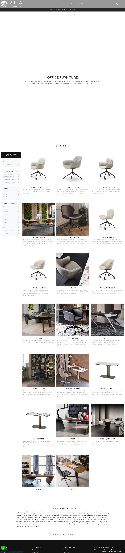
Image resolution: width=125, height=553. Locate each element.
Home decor (36, 547)
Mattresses (66, 550)
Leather (6, 191)
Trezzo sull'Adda (9, 230)
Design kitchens (6, 550)
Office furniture (71, 9)
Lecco (5, 220)
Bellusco (6, 206)
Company (45, 4)
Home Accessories (70, 547)
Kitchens (4, 547)
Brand (92, 4)
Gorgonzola (7, 217)
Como (5, 214)
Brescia (6, 211)
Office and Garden (59, 9)
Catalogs (62, 4)
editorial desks (9, 174)
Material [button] (6, 189)
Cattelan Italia (8, 164)
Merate (6, 222)
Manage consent (17, 552)
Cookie (8, 552)
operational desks (10, 182)
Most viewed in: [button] (10, 203)
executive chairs (9, 176)
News (86, 4)
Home (50, 9)
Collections (53, 4)
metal (5, 194)
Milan (5, 225)
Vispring (80, 4)
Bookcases (35, 550)
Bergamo (7, 209)
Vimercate (7, 233)
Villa (71, 4)
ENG (121, 4)
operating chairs (9, 179)
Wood (5, 197)
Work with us (100, 4)
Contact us (110, 4)
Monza (6, 228)
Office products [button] (10, 171)
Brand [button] (5, 162)
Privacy (3, 552)
